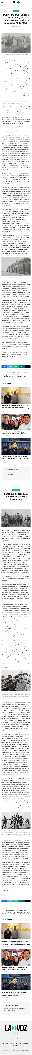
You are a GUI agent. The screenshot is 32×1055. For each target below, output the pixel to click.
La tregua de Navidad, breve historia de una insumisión (9, 376)
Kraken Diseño (25, 1050)
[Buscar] (30, 2)
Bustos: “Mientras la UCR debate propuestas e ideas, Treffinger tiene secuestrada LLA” (15, 432)
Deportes (16, 1045)
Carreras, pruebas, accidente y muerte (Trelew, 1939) (22, 376)
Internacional (15, 489)
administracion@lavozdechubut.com (16, 1049)
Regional (5, 1043)
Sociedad (16, 10)
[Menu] (2, 2)
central (4, 360)
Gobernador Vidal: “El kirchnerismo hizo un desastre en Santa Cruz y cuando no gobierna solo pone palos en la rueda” (15, 458)
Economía (18, 1043)
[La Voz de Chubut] (17, 2)
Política (11, 1043)
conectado (19, 473)
